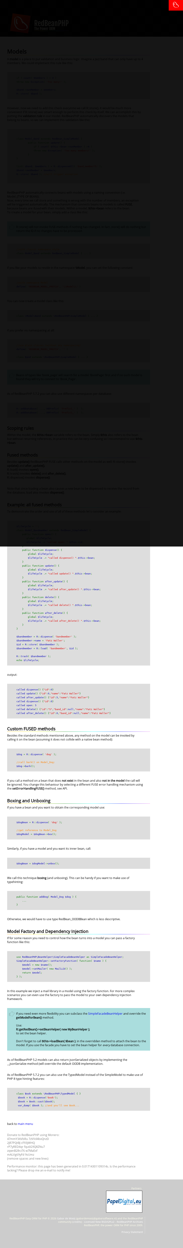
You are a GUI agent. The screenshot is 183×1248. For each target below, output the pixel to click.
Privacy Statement (132, 1232)
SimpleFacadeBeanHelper (105, 1014)
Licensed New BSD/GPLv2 (99, 1221)
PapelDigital (124, 1201)
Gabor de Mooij (66, 1218)
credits (77, 1221)
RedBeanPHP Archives (130, 1221)
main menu (25, 1124)
